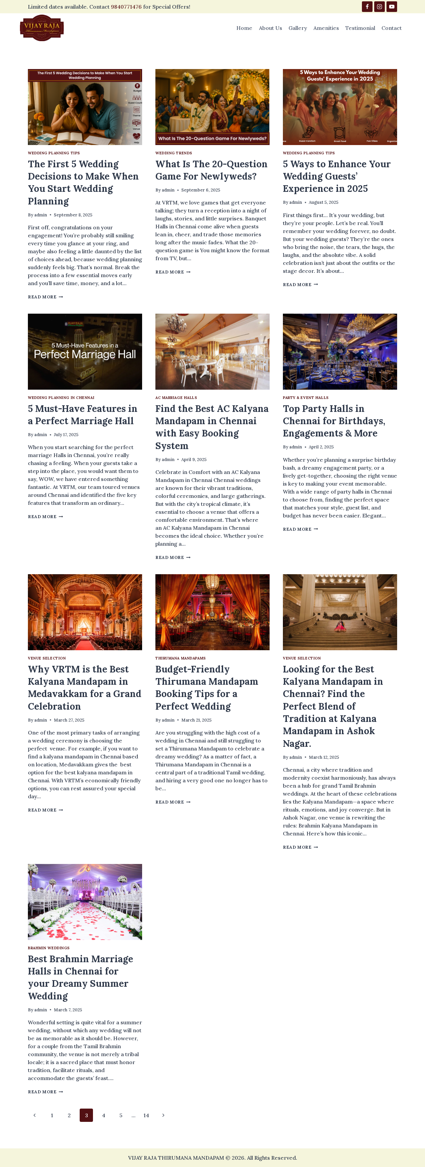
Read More (45, 297)
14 (146, 1115)
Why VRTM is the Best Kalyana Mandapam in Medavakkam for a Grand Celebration (84, 687)
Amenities (326, 28)
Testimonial (360, 28)
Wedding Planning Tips (54, 153)
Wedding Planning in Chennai (61, 397)
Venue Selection (47, 658)
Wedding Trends (173, 153)
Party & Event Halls (306, 397)
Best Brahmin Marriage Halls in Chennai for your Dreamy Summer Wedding (80, 977)
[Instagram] (379, 6)
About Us (270, 28)
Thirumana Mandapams (180, 658)
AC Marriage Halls (176, 397)
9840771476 (126, 6)
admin (40, 215)
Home (244, 28)
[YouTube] (391, 6)
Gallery (298, 28)
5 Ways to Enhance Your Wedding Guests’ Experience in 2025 (337, 176)
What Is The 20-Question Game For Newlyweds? (211, 170)
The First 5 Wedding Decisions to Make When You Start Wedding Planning (83, 182)
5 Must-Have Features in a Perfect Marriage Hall (82, 415)
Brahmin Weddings (49, 948)
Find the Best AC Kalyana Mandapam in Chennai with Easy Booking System (212, 427)
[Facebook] (367, 6)
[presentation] (85, 107)
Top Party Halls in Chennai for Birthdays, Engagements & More (334, 421)
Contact (392, 28)
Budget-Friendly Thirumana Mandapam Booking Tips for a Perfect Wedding (206, 687)
